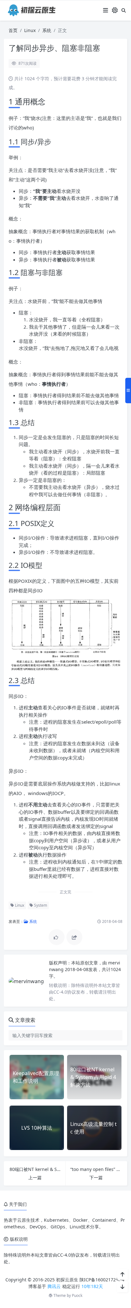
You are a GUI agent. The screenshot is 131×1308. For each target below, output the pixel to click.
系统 (46, 30)
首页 (13, 30)
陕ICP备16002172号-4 (101, 1280)
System (40, 905)
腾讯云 (54, 1286)
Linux (30, 30)
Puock (77, 1295)
